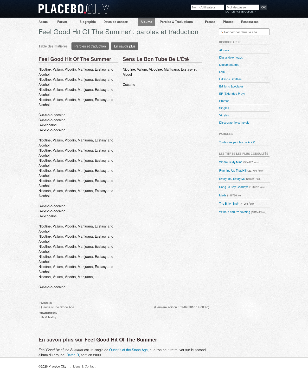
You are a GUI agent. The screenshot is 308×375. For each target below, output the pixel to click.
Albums (146, 21)
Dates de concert (115, 21)
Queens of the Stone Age (128, 349)
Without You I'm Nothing (234, 212)
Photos (228, 21)
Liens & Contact (84, 366)
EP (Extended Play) (232, 93)
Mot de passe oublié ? (240, 11)
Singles (224, 108)
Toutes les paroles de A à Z (237, 142)
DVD (222, 72)
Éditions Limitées (230, 79)
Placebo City (74, 13)
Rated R (72, 354)
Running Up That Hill (233, 170)
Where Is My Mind (231, 162)
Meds (222, 195)
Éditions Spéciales (231, 86)
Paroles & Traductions (176, 21)
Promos (224, 101)
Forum (62, 21)
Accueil (44, 21)
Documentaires (229, 64)
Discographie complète (234, 122)
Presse (210, 21)
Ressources (249, 21)
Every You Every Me (232, 178)
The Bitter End (228, 203)
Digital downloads (231, 57)
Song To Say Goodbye (234, 187)
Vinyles (224, 115)
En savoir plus (124, 46)
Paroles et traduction (90, 46)
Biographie (87, 21)
